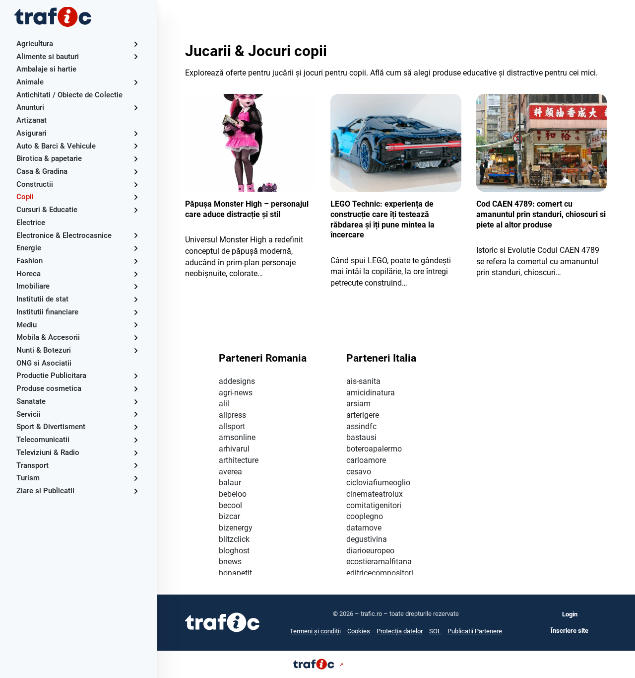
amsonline (237, 437)
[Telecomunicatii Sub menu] (135, 440)
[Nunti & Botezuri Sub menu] (135, 350)
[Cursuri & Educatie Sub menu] (135, 210)
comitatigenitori (373, 505)
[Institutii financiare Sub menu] (135, 312)
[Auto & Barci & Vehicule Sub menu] (135, 145)
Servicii (28, 414)
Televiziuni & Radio (47, 452)
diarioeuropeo (370, 550)
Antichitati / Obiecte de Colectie (69, 94)
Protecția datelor (400, 631)
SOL (435, 631)
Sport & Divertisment (50, 426)
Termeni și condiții (315, 631)
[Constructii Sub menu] (135, 184)
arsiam (358, 403)
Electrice (30, 222)
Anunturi (30, 107)
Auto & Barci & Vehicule (56, 146)
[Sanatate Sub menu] (135, 401)
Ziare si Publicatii (45, 490)
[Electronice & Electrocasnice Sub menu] (135, 235)
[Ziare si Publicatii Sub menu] (135, 491)
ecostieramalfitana (379, 561)
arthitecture (238, 460)
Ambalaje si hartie (46, 69)
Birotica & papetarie (49, 158)
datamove (363, 527)
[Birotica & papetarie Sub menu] (135, 158)
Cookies (358, 631)
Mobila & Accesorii (48, 337)
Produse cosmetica (48, 388)
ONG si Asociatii (43, 363)
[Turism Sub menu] (135, 478)
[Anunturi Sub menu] (135, 107)
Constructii (34, 184)
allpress (232, 415)
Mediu (26, 324)
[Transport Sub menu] (135, 465)
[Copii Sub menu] (135, 197)
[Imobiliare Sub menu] (135, 286)
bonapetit (235, 573)
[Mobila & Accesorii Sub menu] (135, 337)
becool (230, 505)
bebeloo (233, 494)
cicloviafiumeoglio (378, 482)
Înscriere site (569, 630)
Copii (25, 196)
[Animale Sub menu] (135, 82)
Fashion (29, 260)
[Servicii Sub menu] (135, 414)
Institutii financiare (47, 311)
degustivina (366, 539)
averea (230, 471)
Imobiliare (33, 286)
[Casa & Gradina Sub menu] (135, 171)
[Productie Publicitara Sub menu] (135, 375)
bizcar (229, 516)
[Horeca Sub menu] (135, 274)
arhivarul (234, 448)
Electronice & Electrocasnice (64, 235)
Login (569, 614)
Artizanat (31, 120)
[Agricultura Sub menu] (135, 44)
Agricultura (34, 43)
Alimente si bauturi (47, 56)
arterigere (362, 415)
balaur (230, 482)
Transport (32, 465)
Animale (30, 81)
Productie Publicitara (51, 375)
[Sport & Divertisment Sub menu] (135, 427)
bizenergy (236, 527)
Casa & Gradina (41, 171)
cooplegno (364, 516)
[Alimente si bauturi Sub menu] (135, 56)
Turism (28, 477)
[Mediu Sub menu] (135, 324)
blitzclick (234, 539)
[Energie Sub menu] (135, 248)
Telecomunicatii (42, 439)
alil (224, 403)
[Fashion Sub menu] (135, 261)
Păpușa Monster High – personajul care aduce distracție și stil (247, 209)
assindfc (361, 426)
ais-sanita (363, 381)
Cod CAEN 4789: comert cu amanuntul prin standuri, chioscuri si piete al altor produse (541, 214)
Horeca (28, 273)
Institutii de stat (42, 299)
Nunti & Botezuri (43, 350)
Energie (28, 247)
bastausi (361, 437)
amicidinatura (370, 392)
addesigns (237, 381)
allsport (232, 426)
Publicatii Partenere (474, 631)
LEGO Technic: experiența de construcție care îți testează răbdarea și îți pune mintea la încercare (382, 219)
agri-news (236, 392)
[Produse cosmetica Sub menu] (135, 388)
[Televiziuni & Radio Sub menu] (135, 452)
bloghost (234, 550)
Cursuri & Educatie (46, 209)
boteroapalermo (374, 448)
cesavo (358, 471)
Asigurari (31, 133)
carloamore (366, 460)
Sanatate (31, 401)
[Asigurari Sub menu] (135, 133)
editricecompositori (379, 573)
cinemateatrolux (374, 494)
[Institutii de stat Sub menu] (135, 299)
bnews (230, 561)
